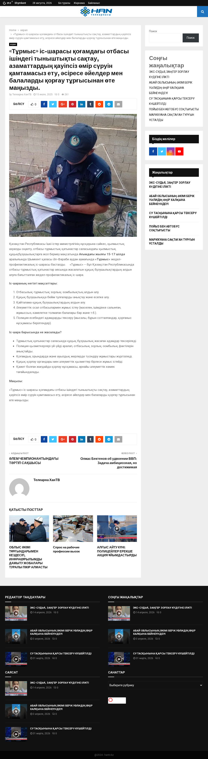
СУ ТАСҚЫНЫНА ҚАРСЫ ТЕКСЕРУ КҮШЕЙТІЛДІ (61, 653)
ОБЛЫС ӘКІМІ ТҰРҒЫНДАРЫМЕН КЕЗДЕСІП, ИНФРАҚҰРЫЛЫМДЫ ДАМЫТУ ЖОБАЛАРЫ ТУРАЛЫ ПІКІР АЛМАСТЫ (28, 557)
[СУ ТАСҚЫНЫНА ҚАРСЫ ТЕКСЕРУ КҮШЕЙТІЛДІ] (16, 659)
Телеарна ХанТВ (21, 94)
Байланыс (94, 3)
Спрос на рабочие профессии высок (66, 549)
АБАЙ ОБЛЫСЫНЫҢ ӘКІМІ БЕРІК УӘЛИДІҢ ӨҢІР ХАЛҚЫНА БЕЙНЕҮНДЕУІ (170, 88)
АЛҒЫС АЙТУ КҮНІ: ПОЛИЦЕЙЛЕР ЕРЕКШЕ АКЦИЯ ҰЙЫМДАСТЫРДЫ (117, 551)
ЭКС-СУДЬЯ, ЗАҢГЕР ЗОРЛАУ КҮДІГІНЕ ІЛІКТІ (59, 607)
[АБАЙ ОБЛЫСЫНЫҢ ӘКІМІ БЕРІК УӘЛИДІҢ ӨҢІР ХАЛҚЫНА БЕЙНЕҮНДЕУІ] (16, 636)
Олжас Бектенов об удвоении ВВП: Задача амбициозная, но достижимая (108, 463)
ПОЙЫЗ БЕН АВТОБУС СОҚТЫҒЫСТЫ (174, 109)
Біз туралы (64, 3)
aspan (13, 44)
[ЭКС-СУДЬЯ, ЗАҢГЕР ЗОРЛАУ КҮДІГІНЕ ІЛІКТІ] (16, 613)
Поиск (153, 31)
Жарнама (79, 3)
